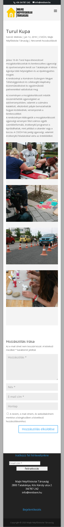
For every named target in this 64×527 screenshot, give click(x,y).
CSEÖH (42, 36)
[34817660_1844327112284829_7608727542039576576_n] (32, 221)
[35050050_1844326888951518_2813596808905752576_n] (32, 306)
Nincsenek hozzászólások (44, 40)
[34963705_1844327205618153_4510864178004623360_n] (32, 264)
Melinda (18, 36)
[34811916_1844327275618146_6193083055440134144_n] (32, 178)
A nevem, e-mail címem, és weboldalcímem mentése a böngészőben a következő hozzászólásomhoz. (30, 417)
